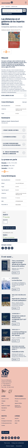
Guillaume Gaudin (5, 30)
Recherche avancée (7, 13)
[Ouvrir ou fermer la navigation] (26, 2)
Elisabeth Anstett (16, 347)
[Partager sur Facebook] (2, 248)
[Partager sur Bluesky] (9, 248)
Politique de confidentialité (18, 443)
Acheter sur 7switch (9, 240)
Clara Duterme (21, 346)
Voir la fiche (18, 204)
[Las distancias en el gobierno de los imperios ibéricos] (14, 40)
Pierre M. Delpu (15, 329)
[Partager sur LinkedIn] (6, 248)
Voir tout (24, 102)
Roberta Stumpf (14, 30)
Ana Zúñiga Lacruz (22, 294)
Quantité (5, 219)
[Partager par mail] (12, 248)
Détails (15, 272)
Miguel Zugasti (15, 294)
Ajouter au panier (10, 228)
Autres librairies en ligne (7, 95)
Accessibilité (19, 446)
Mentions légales (10, 446)
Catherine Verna (15, 313)
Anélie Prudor (15, 346)
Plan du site (7, 443)
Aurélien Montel (15, 278)
